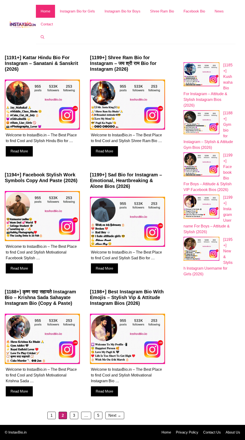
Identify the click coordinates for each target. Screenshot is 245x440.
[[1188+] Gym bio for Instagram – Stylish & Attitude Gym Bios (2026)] (201, 123)
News (219, 11)
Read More (19, 151)
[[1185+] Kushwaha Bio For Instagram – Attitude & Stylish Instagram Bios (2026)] (201, 75)
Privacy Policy (187, 432)
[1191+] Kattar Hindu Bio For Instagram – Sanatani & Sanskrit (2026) (41, 63)
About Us (233, 432)
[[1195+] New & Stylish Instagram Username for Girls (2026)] (201, 249)
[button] (42, 37)
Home (45, 11)
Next (114, 415)
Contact (47, 24)
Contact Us (212, 432)
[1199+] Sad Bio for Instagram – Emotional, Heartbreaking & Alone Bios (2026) (126, 180)
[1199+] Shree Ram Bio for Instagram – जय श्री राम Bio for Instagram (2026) (123, 63)
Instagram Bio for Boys (122, 11)
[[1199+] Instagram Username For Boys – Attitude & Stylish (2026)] (201, 207)
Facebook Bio (194, 11)
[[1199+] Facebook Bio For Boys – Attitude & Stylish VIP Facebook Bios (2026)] (201, 165)
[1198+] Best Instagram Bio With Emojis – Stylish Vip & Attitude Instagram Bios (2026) (127, 297)
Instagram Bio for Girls (77, 11)
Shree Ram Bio (162, 11)
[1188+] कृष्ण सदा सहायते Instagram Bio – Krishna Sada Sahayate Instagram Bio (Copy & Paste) (40, 297)
